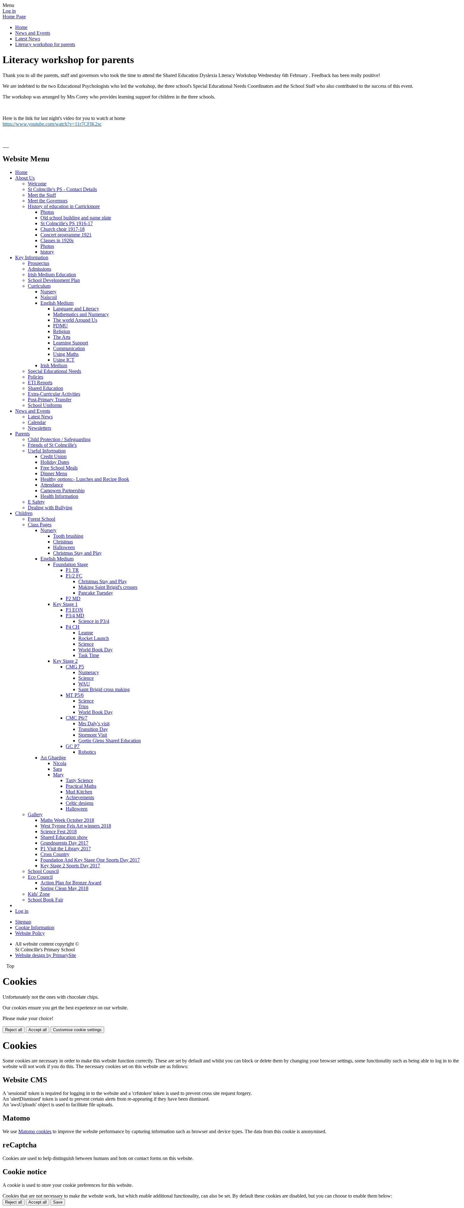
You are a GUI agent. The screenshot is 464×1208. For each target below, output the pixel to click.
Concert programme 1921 (66, 234)
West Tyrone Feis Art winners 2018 (75, 825)
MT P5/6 (75, 695)
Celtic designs (79, 803)
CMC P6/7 (76, 718)
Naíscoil (48, 297)
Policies (35, 377)
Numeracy (88, 672)
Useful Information (47, 450)
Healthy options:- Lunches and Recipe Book (84, 479)
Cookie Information (34, 927)
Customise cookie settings (77, 1029)
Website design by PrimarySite (45, 955)
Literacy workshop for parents (45, 44)
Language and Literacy (76, 308)
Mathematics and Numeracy (81, 314)
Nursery (48, 291)
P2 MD (73, 598)
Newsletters (39, 428)
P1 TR (72, 570)
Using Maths (66, 354)
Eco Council (40, 877)
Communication (69, 348)
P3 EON (74, 610)
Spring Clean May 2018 (64, 888)
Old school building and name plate (75, 217)
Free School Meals (59, 467)
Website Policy (30, 933)
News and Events (32, 33)
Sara (57, 769)
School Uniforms (45, 405)
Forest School (41, 519)
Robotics (87, 752)
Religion (61, 331)
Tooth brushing (68, 536)
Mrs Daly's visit (94, 723)
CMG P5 (75, 666)
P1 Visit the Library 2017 (65, 848)
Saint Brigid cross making (104, 689)
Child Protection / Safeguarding (59, 439)
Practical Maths (81, 786)
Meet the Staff (42, 195)
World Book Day (95, 649)
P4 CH (73, 627)
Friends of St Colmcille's (52, 445)
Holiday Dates (54, 462)
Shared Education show (64, 837)
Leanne (85, 632)
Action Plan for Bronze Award (70, 882)
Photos (47, 212)
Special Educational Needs (54, 371)
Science (86, 644)
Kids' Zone (39, 894)
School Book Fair (45, 899)
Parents (22, 433)
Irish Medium (53, 365)
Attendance (51, 484)
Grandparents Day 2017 (64, 843)
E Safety (36, 502)
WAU (84, 683)
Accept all (37, 1029)
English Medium (57, 303)
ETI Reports (40, 382)
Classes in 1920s (57, 240)
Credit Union (53, 456)
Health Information (59, 496)
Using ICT (63, 359)
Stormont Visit (92, 735)
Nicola (59, 763)
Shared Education (45, 388)
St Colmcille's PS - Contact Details (62, 189)
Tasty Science (79, 780)
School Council (43, 871)
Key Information (31, 257)
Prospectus (38, 263)
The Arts (61, 337)
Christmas (63, 541)
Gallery (35, 814)
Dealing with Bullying (50, 507)
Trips (83, 706)
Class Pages (39, 524)
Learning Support (70, 342)
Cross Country (54, 854)
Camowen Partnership (62, 490)
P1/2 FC (74, 575)
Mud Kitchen (79, 791)
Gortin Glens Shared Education (109, 740)
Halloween (64, 547)
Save (57, 1202)
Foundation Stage (70, 564)
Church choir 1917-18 (62, 229)
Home (21, 27)
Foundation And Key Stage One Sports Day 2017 (90, 860)
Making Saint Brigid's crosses (107, 587)
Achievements (80, 797)
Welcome (37, 183)
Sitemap (23, 921)
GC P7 (73, 746)
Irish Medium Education (52, 274)
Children (24, 513)
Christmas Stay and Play (77, 553)
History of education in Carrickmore (64, 206)
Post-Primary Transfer (49, 399)
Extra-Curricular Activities (54, 394)
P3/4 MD (75, 615)
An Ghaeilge (53, 757)
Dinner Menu (53, 473)
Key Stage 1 (65, 604)
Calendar (37, 422)
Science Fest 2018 (58, 831)
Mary (58, 774)
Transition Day (93, 729)
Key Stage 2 (65, 661)
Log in (9, 11)
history (47, 251)
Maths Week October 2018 (67, 820)
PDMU (60, 325)
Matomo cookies (34, 1131)
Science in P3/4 (93, 621)
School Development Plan (54, 280)
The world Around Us (75, 320)
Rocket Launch (93, 638)
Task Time (88, 655)
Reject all (13, 1029)
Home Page (14, 16)
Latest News (27, 38)
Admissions (39, 269)
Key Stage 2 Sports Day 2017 (70, 865)
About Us (25, 178)
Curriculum (39, 286)
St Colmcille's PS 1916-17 (66, 223)
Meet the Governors (48, 200)
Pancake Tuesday (95, 592)
